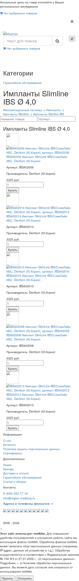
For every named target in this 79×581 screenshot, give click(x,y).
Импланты (53, 110)
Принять (7, 578)
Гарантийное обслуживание (22, 83)
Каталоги (9, 444)
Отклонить (24, 578)
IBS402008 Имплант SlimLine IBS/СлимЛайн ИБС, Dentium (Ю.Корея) (36, 337)
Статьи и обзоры (14, 481)
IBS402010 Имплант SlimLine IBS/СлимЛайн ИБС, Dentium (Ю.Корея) (36, 277)
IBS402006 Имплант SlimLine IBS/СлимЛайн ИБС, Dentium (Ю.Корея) (36, 159)
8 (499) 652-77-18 (15, 493)
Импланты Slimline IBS (48, 114)
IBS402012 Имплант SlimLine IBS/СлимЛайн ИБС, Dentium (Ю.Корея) (36, 396)
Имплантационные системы (22, 110)
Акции (7, 465)
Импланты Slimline (16, 114)
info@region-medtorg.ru (19, 498)
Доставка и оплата (16, 473)
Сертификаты (12, 453)
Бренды (8, 469)
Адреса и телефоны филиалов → (28, 503)
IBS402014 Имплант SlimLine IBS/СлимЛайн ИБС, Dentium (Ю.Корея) (36, 218)
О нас (7, 440)
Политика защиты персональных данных (31, 449)
